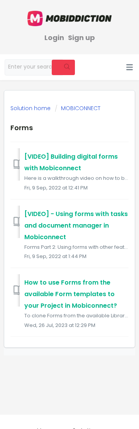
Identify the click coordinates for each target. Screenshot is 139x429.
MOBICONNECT (80, 108)
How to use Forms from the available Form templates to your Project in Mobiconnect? (70, 294)
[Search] (63, 67)
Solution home (31, 108)
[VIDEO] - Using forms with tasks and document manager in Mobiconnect (76, 225)
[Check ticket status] (89, 68)
